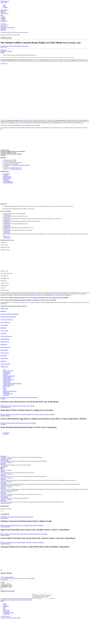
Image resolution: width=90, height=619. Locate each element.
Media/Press (6, 606)
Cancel (10, 586)
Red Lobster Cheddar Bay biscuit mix (21, 165)
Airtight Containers (4, 366)
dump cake (74, 59)
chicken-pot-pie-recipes (8, 384)
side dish (27, 125)
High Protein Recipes (5, 407)
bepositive (3, 471)
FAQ (4, 607)
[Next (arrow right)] (2, 511)
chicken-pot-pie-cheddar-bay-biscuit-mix (12, 383)
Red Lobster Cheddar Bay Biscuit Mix (8, 316)
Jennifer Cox (3, 475)
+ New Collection (4, 585)
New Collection (31, 578)
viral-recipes (6, 395)
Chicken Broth (3, 327)
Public (3, 583)
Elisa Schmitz (4, 482)
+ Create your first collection (7, 577)
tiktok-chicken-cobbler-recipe (9, 391)
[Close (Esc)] (1, 510)
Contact (5, 605)
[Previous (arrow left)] (1, 511)
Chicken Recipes (18, 46)
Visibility (3, 582)
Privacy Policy (6, 611)
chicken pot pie (11, 120)
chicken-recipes (6, 386)
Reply (4, 458)
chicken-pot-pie (6, 382)
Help (4, 608)
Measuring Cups (4, 344)
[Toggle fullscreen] (2, 510)
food (4, 387)
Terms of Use (6, 610)
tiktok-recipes (6, 392)
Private (8, 583)
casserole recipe (18, 120)
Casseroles (3, 398)
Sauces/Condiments (5, 535)
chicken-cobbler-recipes (8, 379)
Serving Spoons (4, 355)
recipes (4, 389)
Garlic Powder (3, 333)
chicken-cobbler (6, 378)
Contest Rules (6, 613)
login (5, 508)
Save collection (4, 586)
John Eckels (3, 488)
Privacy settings (17, 617)
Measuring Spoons (4, 350)
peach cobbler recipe (60, 120)
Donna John (3, 456)
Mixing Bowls (3, 361)
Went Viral (8, 46)
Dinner (12, 46)
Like (2, 458)
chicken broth (15, 167)
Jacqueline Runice (5, 459)
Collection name (4, 579)
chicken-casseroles (7, 377)
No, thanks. (8, 37)
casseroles (5, 374)
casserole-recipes (7, 373)
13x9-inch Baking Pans (5, 339)
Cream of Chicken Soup (5, 322)
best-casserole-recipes (8, 370)
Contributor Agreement (8, 612)
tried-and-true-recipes (8, 393)
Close (10, 585)
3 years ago (9, 458)
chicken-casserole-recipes (9, 375)
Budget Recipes (25, 46)
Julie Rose (3, 467)
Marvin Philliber (4, 496)
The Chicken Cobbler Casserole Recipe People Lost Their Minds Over (16, 599)
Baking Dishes (3, 311)
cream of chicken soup (17, 169)
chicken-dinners (6, 381)
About (4, 603)
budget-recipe (6, 372)
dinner (18, 125)
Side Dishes (3, 424)
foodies (5, 388)
